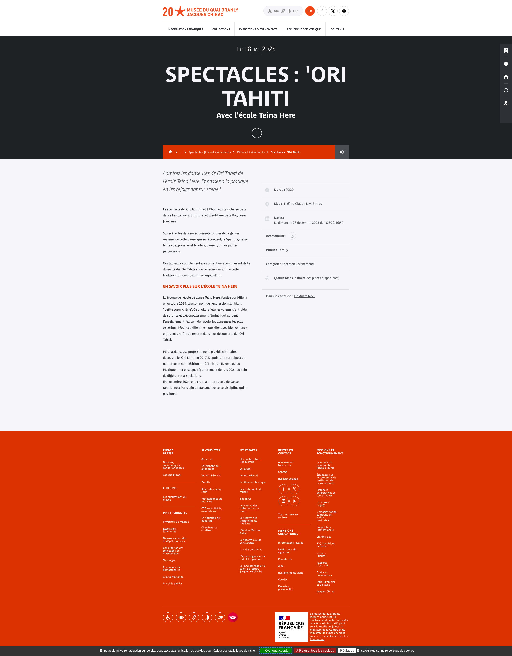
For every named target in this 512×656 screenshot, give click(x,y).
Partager (342, 152)
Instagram (344, 11)
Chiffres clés (324, 536)
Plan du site (285, 559)
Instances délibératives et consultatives (326, 493)
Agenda (506, 77)
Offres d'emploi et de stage (326, 583)
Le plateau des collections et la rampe (249, 508)
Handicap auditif (194, 617)
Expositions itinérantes (170, 530)
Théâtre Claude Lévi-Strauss (303, 203)
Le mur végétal (249, 475)
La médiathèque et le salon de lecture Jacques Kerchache (253, 569)
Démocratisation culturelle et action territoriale (327, 516)
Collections (221, 29)
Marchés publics (172, 583)
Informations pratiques (185, 29)
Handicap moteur (168, 617)
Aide (281, 566)
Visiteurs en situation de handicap (283, 11)
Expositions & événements (258, 29)
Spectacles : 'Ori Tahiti (285, 152)
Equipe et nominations (324, 574)
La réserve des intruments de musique (248, 521)
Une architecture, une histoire (250, 460)
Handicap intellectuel (207, 617)
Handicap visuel (181, 617)
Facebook (283, 489)
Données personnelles (285, 588)
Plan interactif (506, 103)
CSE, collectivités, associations (211, 510)
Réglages (347, 650)
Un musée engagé (323, 504)
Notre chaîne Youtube (294, 501)
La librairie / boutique (253, 482)
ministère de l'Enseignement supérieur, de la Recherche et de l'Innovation (329, 636)
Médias (506, 90)
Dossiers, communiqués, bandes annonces (173, 465)
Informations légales (290, 542)
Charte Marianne (173, 576)
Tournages (169, 560)
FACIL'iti (233, 617)
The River (245, 498)
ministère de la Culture (324, 629)
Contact (282, 472)
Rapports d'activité (322, 564)
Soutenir (337, 29)
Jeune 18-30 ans (211, 475)
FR (310, 11)
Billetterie (506, 50)
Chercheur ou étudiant (209, 529)
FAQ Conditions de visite (326, 545)
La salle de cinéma (251, 549)
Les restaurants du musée (251, 490)
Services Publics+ (322, 554)
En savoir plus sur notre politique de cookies (385, 650)
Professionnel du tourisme (211, 500)
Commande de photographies (172, 568)
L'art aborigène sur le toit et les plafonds (253, 558)
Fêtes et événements (251, 152)
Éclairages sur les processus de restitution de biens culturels (326, 479)
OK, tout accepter (277, 650)
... (181, 152)
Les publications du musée (174, 498)
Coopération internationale (325, 528)
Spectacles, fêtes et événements (210, 152)
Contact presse (172, 474)
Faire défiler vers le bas (257, 133)
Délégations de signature (287, 551)
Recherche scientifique (304, 29)
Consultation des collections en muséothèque (173, 551)
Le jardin (245, 468)
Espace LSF (220, 617)
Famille (205, 482)
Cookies (282, 579)
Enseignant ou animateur (210, 467)
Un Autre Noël (304, 296)
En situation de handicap (210, 519)
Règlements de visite (290, 572)
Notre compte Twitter (333, 11)
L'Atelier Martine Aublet (250, 532)
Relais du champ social (211, 490)
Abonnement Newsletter (286, 464)
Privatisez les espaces (176, 522)
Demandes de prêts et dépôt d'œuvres (175, 540)
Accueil (169, 152)
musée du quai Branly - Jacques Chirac (201, 11)
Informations (506, 63)
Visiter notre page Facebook (322, 11)
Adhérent (207, 459)
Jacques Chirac (325, 591)
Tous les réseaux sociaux (288, 516)
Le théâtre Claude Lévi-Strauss (250, 541)
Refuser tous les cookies (316, 650)
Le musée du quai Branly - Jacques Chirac (325, 465)
